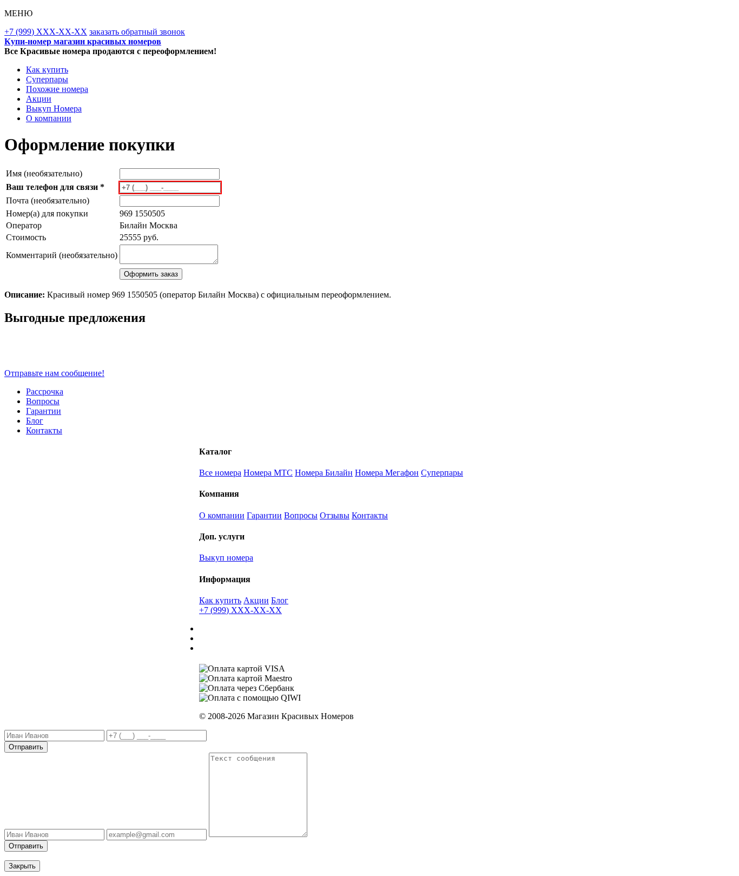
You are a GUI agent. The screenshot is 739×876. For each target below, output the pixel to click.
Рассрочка (44, 391)
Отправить (26, 747)
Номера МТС (268, 472)
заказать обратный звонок (137, 31)
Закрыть (22, 866)
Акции (38, 98)
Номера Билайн (324, 472)
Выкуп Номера (54, 108)
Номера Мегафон (387, 472)
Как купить (47, 69)
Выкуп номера (226, 557)
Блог (34, 420)
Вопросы (43, 401)
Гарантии (43, 411)
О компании (48, 118)
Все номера (220, 472)
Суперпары (47, 79)
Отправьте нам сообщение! (54, 373)
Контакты (44, 430)
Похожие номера (57, 89)
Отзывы (334, 515)
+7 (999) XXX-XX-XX (45, 31)
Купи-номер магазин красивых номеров (82, 41)
